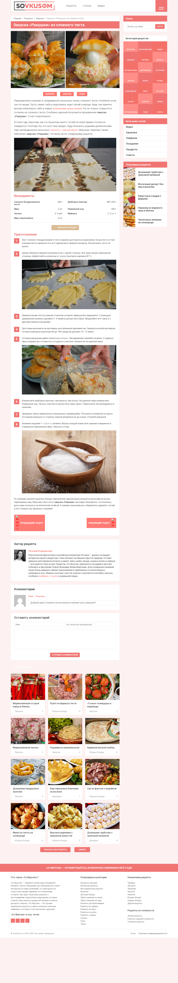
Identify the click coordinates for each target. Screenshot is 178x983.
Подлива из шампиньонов (64, 747)
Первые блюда (97, 796)
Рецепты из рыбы (89, 912)
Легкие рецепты (135, 916)
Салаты (84, 918)
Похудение (132, 143)
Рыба (82, 94)
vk (18, 921)
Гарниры (131, 883)
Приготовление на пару (91, 900)
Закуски (40, 18)
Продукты (132, 149)
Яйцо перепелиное (23, 218)
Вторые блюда (59, 711)
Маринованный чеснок (25, 747)
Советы (130, 155)
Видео (129, 126)
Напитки (131, 894)
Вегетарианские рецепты (92, 889)
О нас (133, 933)
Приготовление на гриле (91, 897)
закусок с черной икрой (64, 129)
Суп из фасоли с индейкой (101, 788)
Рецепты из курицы (89, 906)
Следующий (99, 523)
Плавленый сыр (76, 209)
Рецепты (28, 18)
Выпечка (50, 94)
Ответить (40, 596)
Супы (83, 921)
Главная (17, 18)
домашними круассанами (67, 108)
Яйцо (16, 209)
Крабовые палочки (77, 202)
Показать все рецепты (55, 850)
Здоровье (131, 132)
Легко (71, 85)
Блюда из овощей (89, 883)
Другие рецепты (135, 903)
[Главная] (34, 6)
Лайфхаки (131, 138)
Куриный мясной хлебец (101, 747)
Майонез (72, 213)
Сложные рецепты (136, 922)
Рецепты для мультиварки (92, 903)
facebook (13, 921)
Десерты (93, 840)
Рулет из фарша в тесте (63, 703)
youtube (27, 921)
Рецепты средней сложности (141, 919)
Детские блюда (88, 894)
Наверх (82, 850)
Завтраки (56, 796)
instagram (22, 921)
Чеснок (18, 213)
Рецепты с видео (88, 915)
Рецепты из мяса (88, 909)
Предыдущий (31, 523)
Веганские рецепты (89, 886)
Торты (83, 924)
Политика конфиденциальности (152, 933)
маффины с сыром (48, 576)
